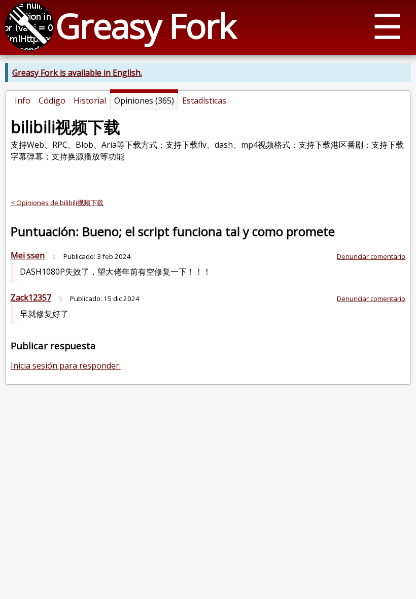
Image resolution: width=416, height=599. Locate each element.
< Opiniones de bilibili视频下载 (57, 202)
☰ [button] (387, 25)
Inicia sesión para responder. (66, 365)
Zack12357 (31, 297)
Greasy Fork (146, 25)
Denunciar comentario (371, 256)
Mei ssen (28, 255)
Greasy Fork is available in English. (77, 72)
